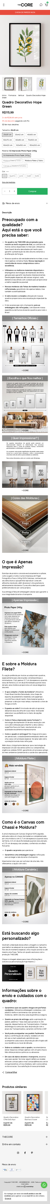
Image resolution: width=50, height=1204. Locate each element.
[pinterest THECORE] (32, 1153)
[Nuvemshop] (25, 1187)
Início (4, 95)
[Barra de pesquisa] (41, 5)
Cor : (5, 171)
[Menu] (4, 5)
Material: (19, 151)
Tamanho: (10, 130)
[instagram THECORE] (18, 1153)
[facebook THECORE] (25, 1153)
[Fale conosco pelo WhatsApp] (44, 1185)
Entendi (8, 1198)
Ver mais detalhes (11, 125)
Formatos (12, 95)
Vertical (21, 95)
